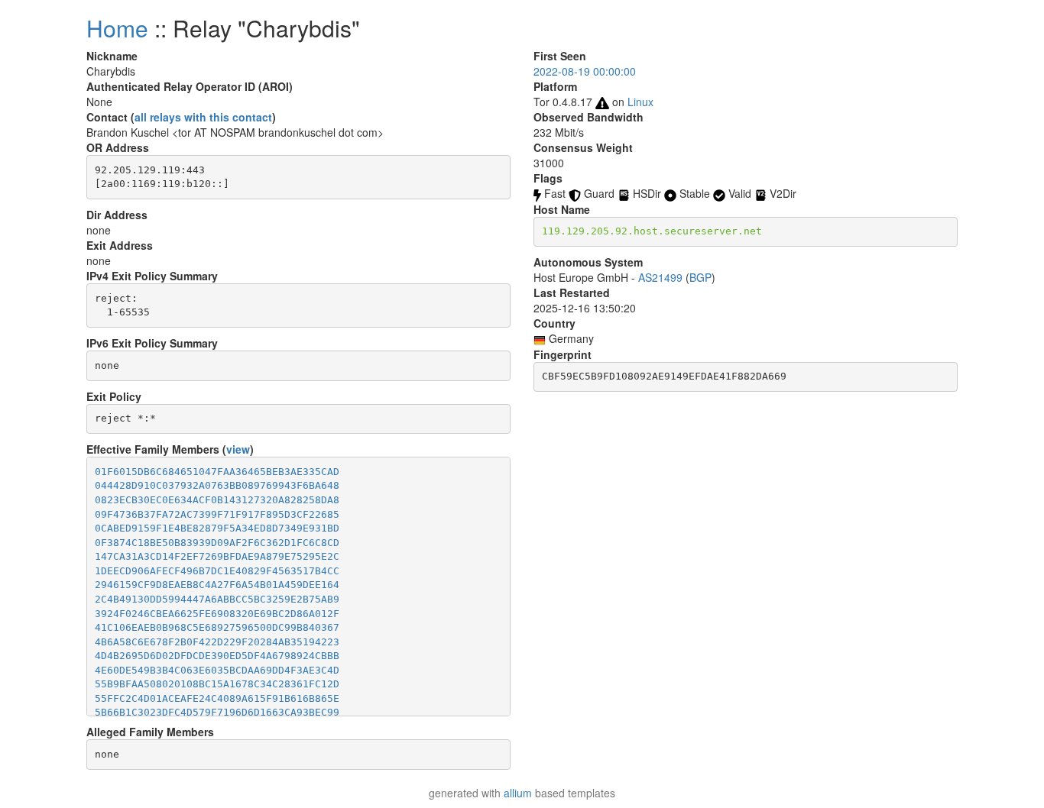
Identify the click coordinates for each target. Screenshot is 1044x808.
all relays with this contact (203, 116)
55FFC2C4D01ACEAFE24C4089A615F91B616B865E (217, 698)
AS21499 (660, 277)
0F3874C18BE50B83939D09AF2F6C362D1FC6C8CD (217, 542)
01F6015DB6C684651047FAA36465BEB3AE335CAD (217, 471)
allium (518, 792)
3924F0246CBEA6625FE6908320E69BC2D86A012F (217, 613)
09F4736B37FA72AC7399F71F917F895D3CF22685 (217, 514)
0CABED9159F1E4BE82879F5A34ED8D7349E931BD (217, 528)
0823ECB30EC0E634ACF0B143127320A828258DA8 (217, 500)
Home (117, 27)
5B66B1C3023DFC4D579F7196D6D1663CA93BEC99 (217, 712)
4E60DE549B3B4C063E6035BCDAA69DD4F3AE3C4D (217, 670)
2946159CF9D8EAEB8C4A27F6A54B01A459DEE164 (217, 584)
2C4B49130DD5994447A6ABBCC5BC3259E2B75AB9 (217, 599)
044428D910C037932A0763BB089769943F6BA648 (217, 485)
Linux (640, 101)
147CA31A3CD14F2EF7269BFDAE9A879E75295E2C (217, 556)
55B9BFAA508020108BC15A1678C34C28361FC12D (217, 684)
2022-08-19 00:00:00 (584, 71)
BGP (700, 277)
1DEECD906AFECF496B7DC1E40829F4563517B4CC (217, 571)
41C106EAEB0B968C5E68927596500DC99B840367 (217, 627)
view (238, 449)
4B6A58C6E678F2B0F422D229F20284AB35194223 (217, 642)
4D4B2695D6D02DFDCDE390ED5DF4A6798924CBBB (217, 655)
